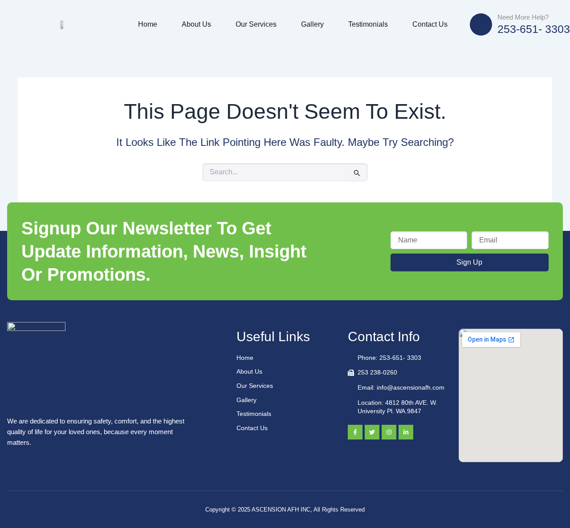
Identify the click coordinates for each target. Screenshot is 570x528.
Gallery (312, 24)
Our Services (256, 24)
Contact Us (430, 24)
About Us (196, 24)
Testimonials (368, 24)
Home (147, 24)
